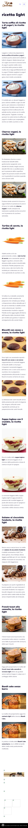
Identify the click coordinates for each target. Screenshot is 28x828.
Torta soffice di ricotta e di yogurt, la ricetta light (14, 25)
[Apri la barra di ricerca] (20, 4)
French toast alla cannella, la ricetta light (12, 609)
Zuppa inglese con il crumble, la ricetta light (12, 421)
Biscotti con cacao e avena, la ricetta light (13, 331)
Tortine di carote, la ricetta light (12, 227)
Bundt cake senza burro (11, 687)
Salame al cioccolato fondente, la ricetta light (13, 520)
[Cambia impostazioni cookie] (2, 825)
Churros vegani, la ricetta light (11, 133)
